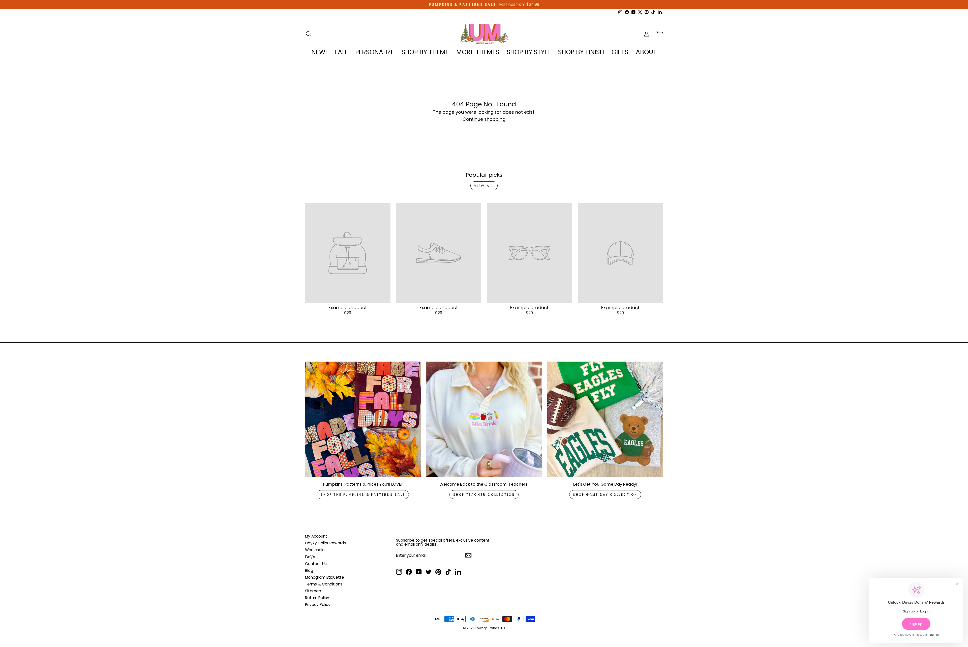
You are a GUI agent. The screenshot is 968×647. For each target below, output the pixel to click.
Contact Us (316, 563)
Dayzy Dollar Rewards (325, 543)
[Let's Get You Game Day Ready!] (605, 419)
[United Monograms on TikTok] (448, 572)
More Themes (477, 52)
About (646, 52)
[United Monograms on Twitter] (429, 572)
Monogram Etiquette (324, 577)
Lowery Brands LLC (490, 628)
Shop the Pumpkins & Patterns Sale (362, 494)
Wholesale (315, 549)
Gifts (620, 52)
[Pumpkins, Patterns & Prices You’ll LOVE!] (363, 419)
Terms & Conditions (323, 584)
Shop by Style (529, 52)
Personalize (374, 52)
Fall (341, 52)
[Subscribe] (468, 555)
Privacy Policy (317, 604)
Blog (309, 570)
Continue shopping (484, 119)
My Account (316, 536)
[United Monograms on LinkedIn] (458, 572)
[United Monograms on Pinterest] (438, 572)
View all (484, 186)
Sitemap (313, 591)
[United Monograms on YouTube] (419, 572)
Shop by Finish (581, 52)
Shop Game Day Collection (605, 494)
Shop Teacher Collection (484, 494)
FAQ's (310, 557)
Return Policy (317, 597)
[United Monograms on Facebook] (409, 572)
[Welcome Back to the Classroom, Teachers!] (484, 419)
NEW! (319, 52)
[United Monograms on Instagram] (399, 572)
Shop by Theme (425, 52)
